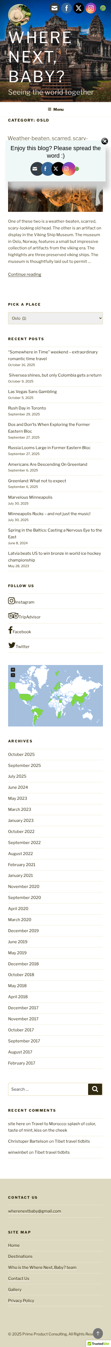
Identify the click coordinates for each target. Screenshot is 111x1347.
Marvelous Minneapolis (30, 497)
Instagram (24, 602)
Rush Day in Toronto (27, 408)
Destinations (20, 1256)
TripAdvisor (30, 617)
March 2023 (19, 809)
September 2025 (24, 765)
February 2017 (21, 1063)
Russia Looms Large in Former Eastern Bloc (49, 447)
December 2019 (23, 930)
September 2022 (24, 842)
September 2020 (24, 897)
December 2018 (23, 964)
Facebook (22, 631)
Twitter (23, 646)
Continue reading (24, 274)
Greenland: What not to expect (37, 480)
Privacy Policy (21, 1300)
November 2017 (23, 1019)
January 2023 (21, 820)
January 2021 (20, 875)
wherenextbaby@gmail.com (34, 1211)
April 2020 (18, 908)
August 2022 (20, 853)
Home (14, 1245)
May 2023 (17, 798)
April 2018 (18, 996)
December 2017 (23, 1007)
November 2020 (23, 886)
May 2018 (17, 985)
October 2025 (21, 754)
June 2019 (17, 941)
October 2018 (21, 974)
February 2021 (21, 864)
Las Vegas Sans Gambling (32, 391)
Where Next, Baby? (40, 57)
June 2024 (18, 787)
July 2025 (17, 776)
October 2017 (21, 1030)
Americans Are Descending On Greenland (47, 464)
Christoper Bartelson (28, 1141)
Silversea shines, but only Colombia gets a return (55, 375)
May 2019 (17, 952)
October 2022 (21, 831)
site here (16, 1123)
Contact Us (18, 1278)
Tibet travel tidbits (72, 1141)
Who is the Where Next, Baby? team (42, 1267)
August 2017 (20, 1052)
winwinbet (18, 1152)
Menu (58, 109)
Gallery (15, 1289)
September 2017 (24, 1041)
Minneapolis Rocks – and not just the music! (49, 513)
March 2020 (19, 919)
